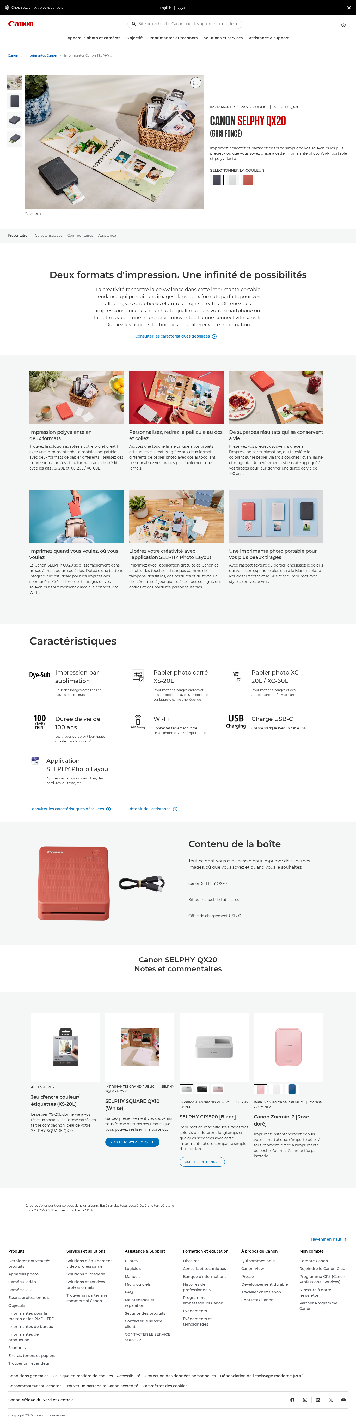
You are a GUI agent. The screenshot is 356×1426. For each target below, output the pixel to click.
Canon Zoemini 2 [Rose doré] (281, 1120)
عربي (181, 8)
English (165, 8)
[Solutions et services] (245, 38)
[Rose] (217, 1089)
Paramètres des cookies (165, 1385)
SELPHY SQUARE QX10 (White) (132, 1104)
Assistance (107, 235)
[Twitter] (331, 1400)
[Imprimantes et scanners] (200, 38)
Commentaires (80, 235)
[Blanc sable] (232, 180)
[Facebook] (292, 1400)
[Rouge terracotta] (248, 180)
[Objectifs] (145, 38)
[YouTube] (343, 1400)
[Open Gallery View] (195, 82)
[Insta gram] (305, 1400)
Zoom (35, 213)
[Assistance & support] (291, 38)
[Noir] (202, 1089)
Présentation (19, 235)
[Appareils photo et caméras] (122, 38)
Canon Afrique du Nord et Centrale (41, 1400)
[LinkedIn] (318, 1400)
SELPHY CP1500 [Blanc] (208, 1117)
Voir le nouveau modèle (132, 1142)
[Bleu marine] (292, 1089)
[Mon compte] (343, 25)
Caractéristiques (48, 235)
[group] (14, 82)
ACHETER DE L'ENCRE (202, 1162)
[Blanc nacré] (276, 1089)
